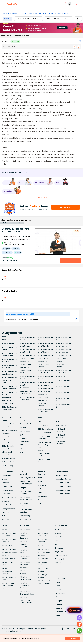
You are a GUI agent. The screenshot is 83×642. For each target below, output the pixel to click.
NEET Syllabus (43, 559)
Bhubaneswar (61, 612)
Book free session (66, 207)
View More (40, 197)
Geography (42, 500)
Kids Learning (25, 516)
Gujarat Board (7, 486)
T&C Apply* (34, 211)
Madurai (58, 563)
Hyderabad (59, 548)
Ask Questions (25, 519)
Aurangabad (60, 593)
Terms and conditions (12, 631)
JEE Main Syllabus (8, 559)
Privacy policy (40, 629)
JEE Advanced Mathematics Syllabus (25, 585)
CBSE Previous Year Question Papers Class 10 (45, 453)
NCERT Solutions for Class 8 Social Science (63, 364)
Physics (40, 478)
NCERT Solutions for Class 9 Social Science (45, 403)
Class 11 (22, 13)
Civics (40, 504)
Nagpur (58, 586)
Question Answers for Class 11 (57, 19)
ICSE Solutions (61, 425)
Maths (40, 489)
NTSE (21, 452)
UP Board (5, 516)
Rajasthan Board (8, 505)
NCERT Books (61, 376)
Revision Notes (61, 475)
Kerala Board (6, 494)
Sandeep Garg (7, 465)
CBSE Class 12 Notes (63, 479)
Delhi (56, 544)
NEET (21, 435)
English (40, 492)
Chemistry (32, 13)
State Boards (7, 475)
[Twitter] (74, 629)
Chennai (58, 533)
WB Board (5, 520)
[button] (9, 182)
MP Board (5, 501)
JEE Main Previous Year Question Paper (8, 585)
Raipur (58, 597)
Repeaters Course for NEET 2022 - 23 (22, 314)
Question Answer (9, 13)
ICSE (57, 422)
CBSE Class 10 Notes (63, 486)
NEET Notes (42, 545)
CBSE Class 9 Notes (63, 490)
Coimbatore (60, 578)
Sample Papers (25, 487)
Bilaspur (59, 601)
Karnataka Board (8, 490)
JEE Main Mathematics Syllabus (7, 571)
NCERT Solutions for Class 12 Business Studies (9, 380)
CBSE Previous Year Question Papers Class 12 (45, 444)
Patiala (57, 540)
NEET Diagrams (43, 549)
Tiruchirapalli (60, 559)
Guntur (58, 589)
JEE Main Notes (7, 545)
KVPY (22, 448)
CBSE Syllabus (43, 425)
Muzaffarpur (59, 529)
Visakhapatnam (61, 555)
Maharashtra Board (9, 497)
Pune (58, 582)
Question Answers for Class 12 (27, 19)
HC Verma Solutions (9, 430)
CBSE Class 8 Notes (63, 494)
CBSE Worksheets (44, 433)
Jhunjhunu (60, 615)
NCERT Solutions (8, 343)
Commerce (42, 496)
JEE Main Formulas (9, 549)
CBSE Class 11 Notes (63, 483)
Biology (40, 481)
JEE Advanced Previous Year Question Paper (26, 600)
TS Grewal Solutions (9, 462)
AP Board (5, 479)
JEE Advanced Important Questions (25, 535)
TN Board (5, 512)
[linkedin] (68, 629)
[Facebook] (62, 628)
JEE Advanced (25, 431)
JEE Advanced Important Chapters (25, 544)
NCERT (4, 340)
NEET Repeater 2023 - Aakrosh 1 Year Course (22, 319)
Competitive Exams (27, 424)
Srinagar (59, 604)
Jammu (59, 608)
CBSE (40, 422)
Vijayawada (59, 552)
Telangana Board (8, 509)
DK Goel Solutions (8, 458)
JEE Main (23, 428)
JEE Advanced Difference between (25, 564)
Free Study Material (27, 478)
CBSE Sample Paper (45, 429)
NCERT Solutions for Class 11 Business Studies (27, 370)
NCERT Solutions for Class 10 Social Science (45, 364)
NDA (21, 445)
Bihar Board (6, 483)
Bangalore (58, 537)
